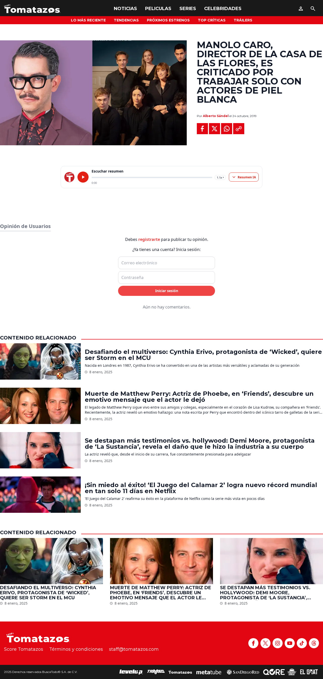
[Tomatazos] (32, 8)
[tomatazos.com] (69, 177)
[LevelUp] (131, 672)
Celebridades (222, 8)
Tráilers (243, 20)
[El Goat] (309, 672)
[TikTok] (302, 643)
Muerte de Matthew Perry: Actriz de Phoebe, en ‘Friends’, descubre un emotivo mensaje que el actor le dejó (199, 397)
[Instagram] (278, 643)
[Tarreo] (156, 672)
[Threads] (314, 643)
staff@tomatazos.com (134, 649)
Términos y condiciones (76, 649)
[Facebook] (253, 643)
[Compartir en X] (214, 128)
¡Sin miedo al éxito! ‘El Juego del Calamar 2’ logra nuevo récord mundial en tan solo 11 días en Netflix (201, 488)
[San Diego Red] (243, 672)
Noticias (125, 8)
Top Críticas (212, 20)
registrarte (149, 239)
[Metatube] (209, 672)
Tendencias (126, 20)
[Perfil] (301, 9)
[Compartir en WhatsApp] (226, 128)
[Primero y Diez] (292, 672)
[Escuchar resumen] (83, 177)
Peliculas (158, 8)
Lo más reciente (88, 20)
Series (187, 8)
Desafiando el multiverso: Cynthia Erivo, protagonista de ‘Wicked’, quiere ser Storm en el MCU (203, 355)
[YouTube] (290, 643)
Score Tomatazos (23, 649)
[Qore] (274, 672)
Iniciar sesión (166, 290)
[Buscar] (313, 9)
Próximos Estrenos (168, 20)
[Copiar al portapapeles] (238, 128)
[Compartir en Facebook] (202, 128)
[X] (265, 643)
